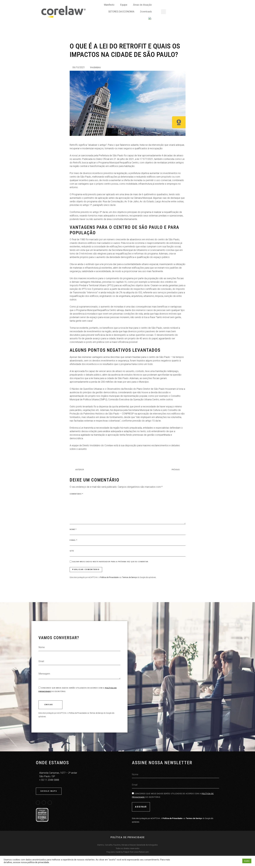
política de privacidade (38, 862)
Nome (73, 529)
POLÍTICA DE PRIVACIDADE (128, 837)
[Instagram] (50, 803)
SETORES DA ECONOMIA (121, 11)
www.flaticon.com (141, 852)
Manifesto (109, 4)
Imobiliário (95, 67)
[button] (163, 11)
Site (72, 551)
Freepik (126, 852)
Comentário (76, 494)
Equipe (123, 4)
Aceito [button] (247, 861)
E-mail (73, 540)
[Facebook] (44, 803)
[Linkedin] (38, 803)
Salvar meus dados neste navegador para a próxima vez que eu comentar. (110, 562)
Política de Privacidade (77, 713)
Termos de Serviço (96, 713)
